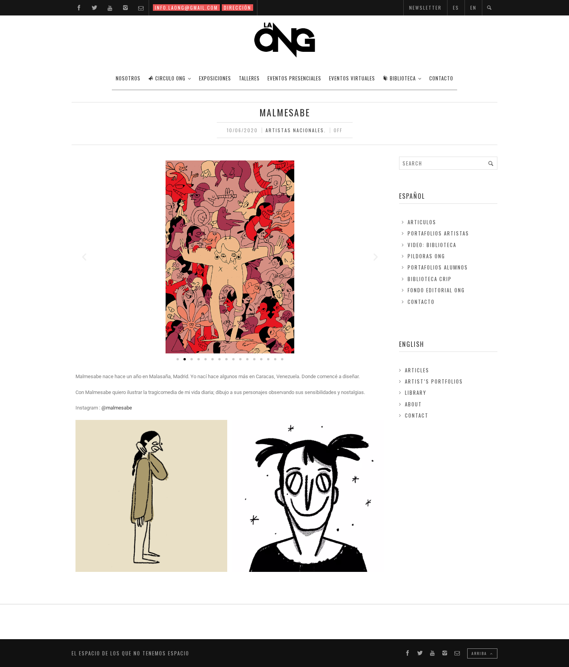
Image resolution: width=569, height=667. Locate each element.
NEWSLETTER (425, 7)
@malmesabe (117, 408)
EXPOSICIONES (215, 78)
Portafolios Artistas (438, 233)
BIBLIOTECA (403, 78)
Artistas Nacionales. (296, 130)
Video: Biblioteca (432, 245)
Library (416, 392)
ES (456, 7)
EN (473, 7)
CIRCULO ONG (170, 78)
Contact (416, 415)
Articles (417, 370)
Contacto (421, 301)
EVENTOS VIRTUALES (352, 78)
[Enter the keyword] (490, 163)
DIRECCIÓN (237, 7)
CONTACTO (441, 78)
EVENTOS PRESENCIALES (294, 78)
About (413, 404)
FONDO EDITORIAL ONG (436, 290)
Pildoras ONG (426, 256)
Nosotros (128, 78)
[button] (84, 257)
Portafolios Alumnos (438, 267)
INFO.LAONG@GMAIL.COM (186, 7)
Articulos (422, 222)
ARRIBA (479, 653)
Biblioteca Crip (430, 279)
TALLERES (249, 78)
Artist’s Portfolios (434, 381)
